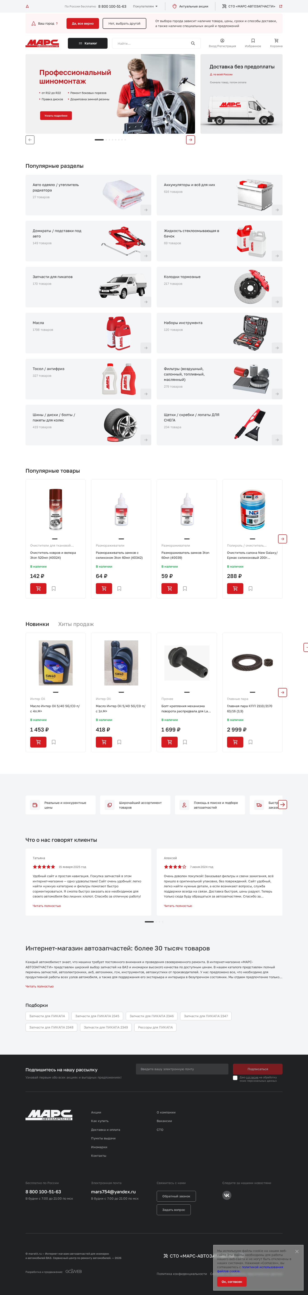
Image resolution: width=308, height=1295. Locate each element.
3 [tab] (109, 139)
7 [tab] (122, 139)
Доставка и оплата (105, 1130)
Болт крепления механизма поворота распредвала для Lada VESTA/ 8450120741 (186, 709)
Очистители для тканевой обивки (50, 545)
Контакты (98, 1155)
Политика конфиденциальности (182, 1274)
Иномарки (99, 1147)
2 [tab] (106, 139)
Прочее (167, 699)
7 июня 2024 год (201, 867)
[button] (282, 804)
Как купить (100, 1121)
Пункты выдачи (103, 1138)
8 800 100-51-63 (112, 6)
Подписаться (258, 1069)
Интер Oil (37, 699)
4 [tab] (112, 139)
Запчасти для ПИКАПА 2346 (152, 1016)
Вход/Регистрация (222, 46)
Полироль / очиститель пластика (245, 545)
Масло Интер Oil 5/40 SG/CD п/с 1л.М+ (120, 708)
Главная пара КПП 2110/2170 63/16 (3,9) (249, 708)
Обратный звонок (176, 1196)
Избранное (253, 46)
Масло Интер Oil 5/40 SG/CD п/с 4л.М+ (55, 708)
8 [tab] (125, 139)
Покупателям (143, 6)
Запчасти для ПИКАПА (47, 1016)
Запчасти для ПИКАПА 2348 (51, 1027)
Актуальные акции (193, 6)
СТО (160, 1130)
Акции (96, 1112)
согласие (252, 1077)
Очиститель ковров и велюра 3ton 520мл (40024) (53, 555)
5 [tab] (115, 139)
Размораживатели (110, 545)
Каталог (91, 43)
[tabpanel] (110, 94)
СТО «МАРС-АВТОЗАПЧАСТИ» (251, 6)
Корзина (276, 46)
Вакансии (164, 1121)
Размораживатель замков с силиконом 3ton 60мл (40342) (119, 555)
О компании (166, 1112)
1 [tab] (99, 139)
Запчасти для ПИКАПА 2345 (97, 1016)
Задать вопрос (173, 1210)
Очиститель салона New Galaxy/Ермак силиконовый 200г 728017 (252, 555)
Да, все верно (83, 23)
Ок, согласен (232, 1281)
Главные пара (237, 699)
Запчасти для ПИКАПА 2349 (106, 1027)
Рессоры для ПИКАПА (155, 1027)
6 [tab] (119, 139)
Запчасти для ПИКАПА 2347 (206, 1016)
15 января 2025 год (72, 867)
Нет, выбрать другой (124, 23)
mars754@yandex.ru (113, 1191)
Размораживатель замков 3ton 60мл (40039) (185, 555)
